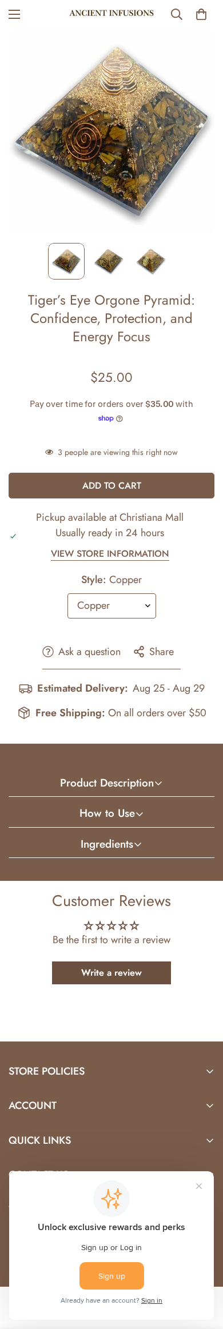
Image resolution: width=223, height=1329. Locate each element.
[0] (201, 14)
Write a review (111, 972)
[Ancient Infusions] (111, 14)
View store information (110, 553)
